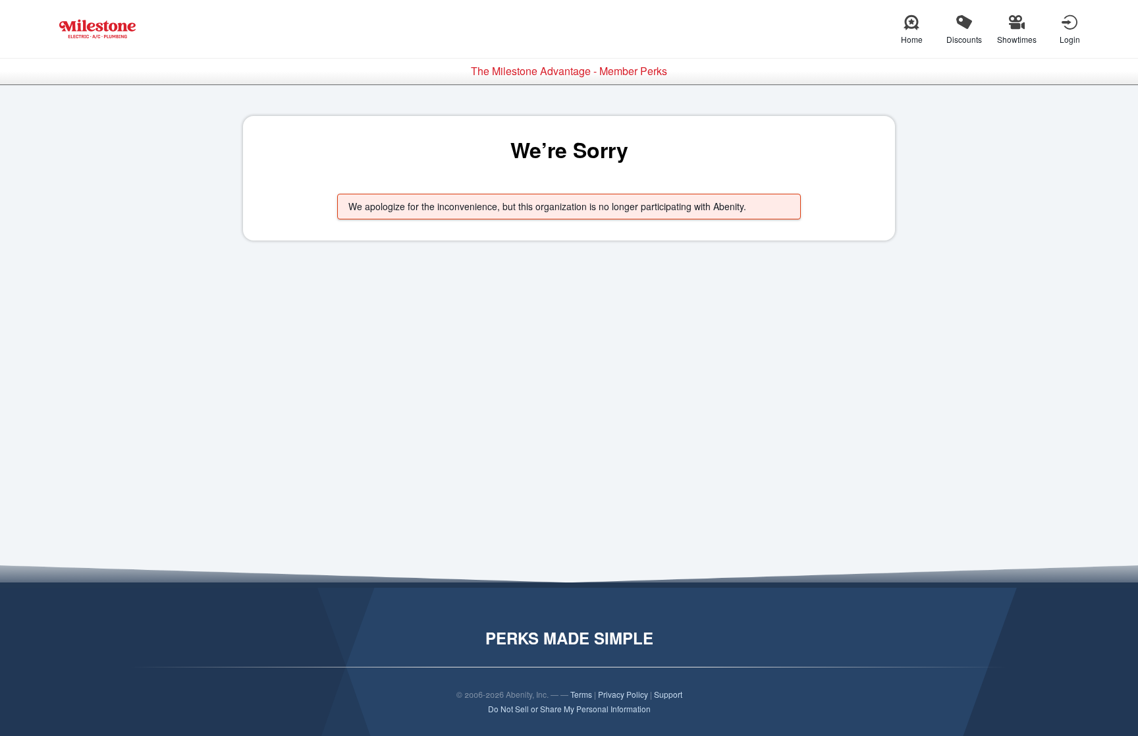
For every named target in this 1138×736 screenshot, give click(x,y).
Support (668, 694)
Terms (581, 694)
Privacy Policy (623, 694)
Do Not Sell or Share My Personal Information (569, 708)
